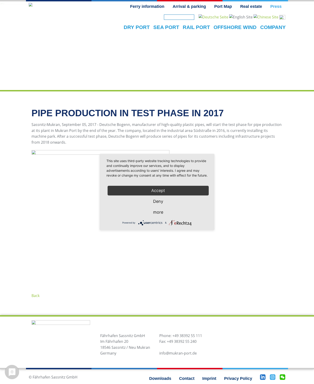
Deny (158, 201)
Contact (186, 378)
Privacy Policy (238, 378)
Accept (158, 190)
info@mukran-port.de (178, 353)
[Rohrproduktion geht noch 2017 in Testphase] (213, 16)
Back (35, 295)
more (158, 212)
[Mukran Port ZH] (266, 16)
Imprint (209, 378)
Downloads (160, 378)
